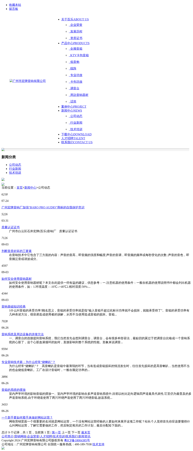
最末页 (85, 432)
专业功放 (75, 75)
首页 (20, 187)
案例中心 (73, 106)
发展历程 (75, 31)
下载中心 (76, 134)
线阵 (72, 68)
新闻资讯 (84, 436)
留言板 (13, 8)
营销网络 (20, 436)
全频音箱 (75, 48)
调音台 (74, 88)
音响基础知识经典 (14, 306)
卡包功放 (75, 81)
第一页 (56, 432)
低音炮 (74, 61)
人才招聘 (73, 138)
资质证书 (75, 38)
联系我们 (77, 142)
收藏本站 (15, 4)
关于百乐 (75, 19)
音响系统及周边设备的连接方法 (23, 334)
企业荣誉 (75, 24)
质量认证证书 (11, 227)
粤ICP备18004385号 (77, 440)
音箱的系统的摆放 (14, 389)
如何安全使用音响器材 (17, 278)
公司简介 (8, 436)
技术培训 (75, 129)
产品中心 (75, 43)
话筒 (72, 101)
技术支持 (98, 444)
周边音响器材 (78, 94)
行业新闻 (75, 122)
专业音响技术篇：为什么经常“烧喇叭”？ (28, 362)
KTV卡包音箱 (79, 55)
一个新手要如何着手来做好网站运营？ (27, 417)
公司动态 (75, 116)
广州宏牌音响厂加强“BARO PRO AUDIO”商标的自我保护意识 (43, 207)
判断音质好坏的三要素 (17, 251)
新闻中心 (71, 110)
